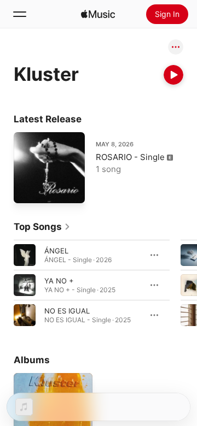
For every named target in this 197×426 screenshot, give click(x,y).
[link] (42, 227)
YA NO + (59, 280)
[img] (98, 14)
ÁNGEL (56, 250)
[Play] (173, 75)
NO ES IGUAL (67, 310)
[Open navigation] (20, 14)
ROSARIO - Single (130, 157)
